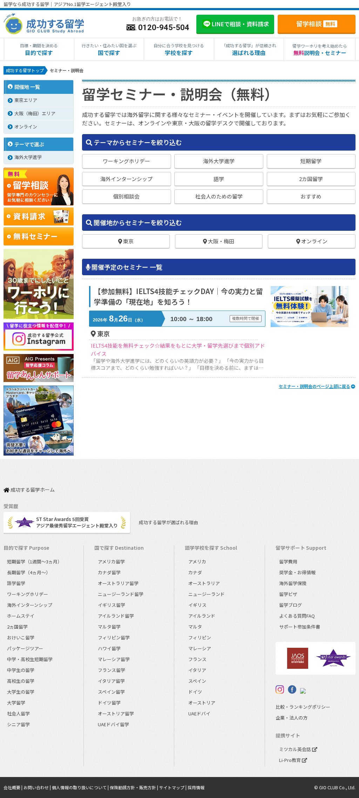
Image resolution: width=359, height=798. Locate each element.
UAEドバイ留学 (113, 724)
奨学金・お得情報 (297, 572)
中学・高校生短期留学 (30, 659)
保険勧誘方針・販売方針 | (134, 787)
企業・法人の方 (291, 717)
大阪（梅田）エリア (34, 113)
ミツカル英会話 (295, 749)
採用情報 (196, 787)
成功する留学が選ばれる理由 (168, 522)
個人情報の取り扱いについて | (81, 787)
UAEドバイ (199, 713)
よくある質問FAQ (297, 615)
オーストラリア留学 (118, 583)
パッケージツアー (25, 648)
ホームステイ (20, 615)
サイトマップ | (173, 787)
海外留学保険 (292, 583)
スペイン (197, 681)
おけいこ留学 (20, 637)
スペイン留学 (111, 691)
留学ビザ (288, 594)
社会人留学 (18, 713)
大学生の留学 (20, 691)
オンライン (25, 126)
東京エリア (25, 100)
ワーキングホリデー (27, 594)
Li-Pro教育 (290, 760)
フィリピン (199, 637)
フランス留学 (111, 670)
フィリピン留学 (114, 637)
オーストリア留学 (116, 713)
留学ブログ (290, 605)
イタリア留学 (111, 681)
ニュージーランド (206, 594)
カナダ (195, 572)
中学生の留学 (20, 670)
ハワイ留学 (109, 648)
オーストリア (201, 702)
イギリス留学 (111, 605)
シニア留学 (18, 724)
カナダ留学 (109, 572)
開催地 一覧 (27, 86)
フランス (197, 659)
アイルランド (201, 615)
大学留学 (16, 702)
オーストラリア (204, 583)
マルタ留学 (109, 626)
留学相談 (315, 23)
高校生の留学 (20, 681)
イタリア (197, 670)
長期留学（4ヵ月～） (28, 572)
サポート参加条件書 (299, 626)
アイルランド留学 (116, 615)
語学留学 (16, 583)
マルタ (195, 626)
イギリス (197, 605)
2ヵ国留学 (17, 626)
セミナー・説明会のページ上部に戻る (314, 386)
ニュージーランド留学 (120, 594)
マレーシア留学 (114, 659)
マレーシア (199, 648)
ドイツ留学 (109, 702)
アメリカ (197, 561)
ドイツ (195, 691)
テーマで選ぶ (29, 144)
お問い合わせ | (37, 787)
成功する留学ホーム (32, 490)
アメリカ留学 (111, 561)
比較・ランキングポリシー (303, 706)
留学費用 (288, 561)
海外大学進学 (28, 157)
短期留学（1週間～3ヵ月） (34, 561)
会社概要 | (13, 787)
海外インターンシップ (29, 605)
